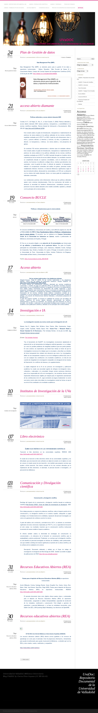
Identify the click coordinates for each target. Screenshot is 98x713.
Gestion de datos (82, 132)
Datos (86, 122)
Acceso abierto (30, 267)
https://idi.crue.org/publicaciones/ (48, 554)
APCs (88, 117)
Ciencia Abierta (41, 202)
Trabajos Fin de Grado (88, 151)
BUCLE (14, 217)
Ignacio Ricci (33, 711)
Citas (93, 118)
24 (78, 171)
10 (78, 168)
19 (83, 169)
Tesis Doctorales (69, 4)
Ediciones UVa (87, 128)
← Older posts (25, 659)
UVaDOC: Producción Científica (38, 4)
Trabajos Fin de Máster (82, 152)
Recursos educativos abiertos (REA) (45, 616)
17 (78, 169)
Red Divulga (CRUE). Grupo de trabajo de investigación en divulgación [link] (46, 504)
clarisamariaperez (30, 57)
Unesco (90, 152)
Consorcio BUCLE (44, 7)
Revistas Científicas (85, 148)
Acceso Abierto (31, 7)
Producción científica (83, 139)
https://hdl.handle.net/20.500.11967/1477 (31, 454)
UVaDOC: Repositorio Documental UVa (15, 4)
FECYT (90, 130)
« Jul (78, 174)
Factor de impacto (82, 130)
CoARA (83, 120)
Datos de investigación (43, 57)
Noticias (80, 7)
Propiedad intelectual (86, 140)
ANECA (84, 117)
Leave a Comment (66, 57)
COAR (79, 120)
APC (47, 272)
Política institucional (85, 137)
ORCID (89, 135)
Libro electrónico (32, 436)
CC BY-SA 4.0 (41, 676)
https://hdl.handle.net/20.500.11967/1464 (31, 592)
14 (88, 168)
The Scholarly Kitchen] (31, 337)
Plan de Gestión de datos (37, 52)
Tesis (78, 149)
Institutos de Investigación (10, 410)
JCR (90, 133)
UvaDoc (87, 155)
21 (88, 169)
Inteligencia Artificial (11, 330)
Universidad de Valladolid (82, 153)
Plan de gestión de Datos (10, 70)
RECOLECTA (85, 143)
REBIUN (79, 143)
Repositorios (87, 145)
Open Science (83, 135)
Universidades (80, 155)
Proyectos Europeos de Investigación (63, 7)
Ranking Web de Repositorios (86, 142)
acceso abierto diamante (37, 106)
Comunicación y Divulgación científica (40, 484)
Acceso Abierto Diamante (10, 125)
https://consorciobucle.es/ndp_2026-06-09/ (36, 259)
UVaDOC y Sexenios (55, 4)
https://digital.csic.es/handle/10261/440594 (45, 73)
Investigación (40, 315)
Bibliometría (80, 118)
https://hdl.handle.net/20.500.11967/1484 (31, 507)
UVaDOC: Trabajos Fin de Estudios (14, 7)
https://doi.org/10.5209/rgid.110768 (34, 128)
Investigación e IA (32, 310)
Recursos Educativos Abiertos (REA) (45, 567)
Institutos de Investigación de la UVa (45, 391)
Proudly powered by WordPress (11, 711)
